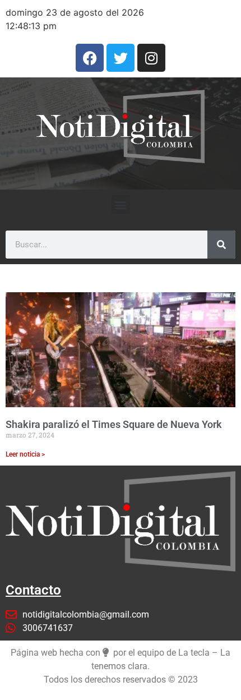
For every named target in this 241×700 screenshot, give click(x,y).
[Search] (221, 245)
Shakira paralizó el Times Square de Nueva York (114, 424)
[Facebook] (90, 58)
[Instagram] (151, 58)
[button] (121, 204)
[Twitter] (120, 58)
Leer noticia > (25, 454)
